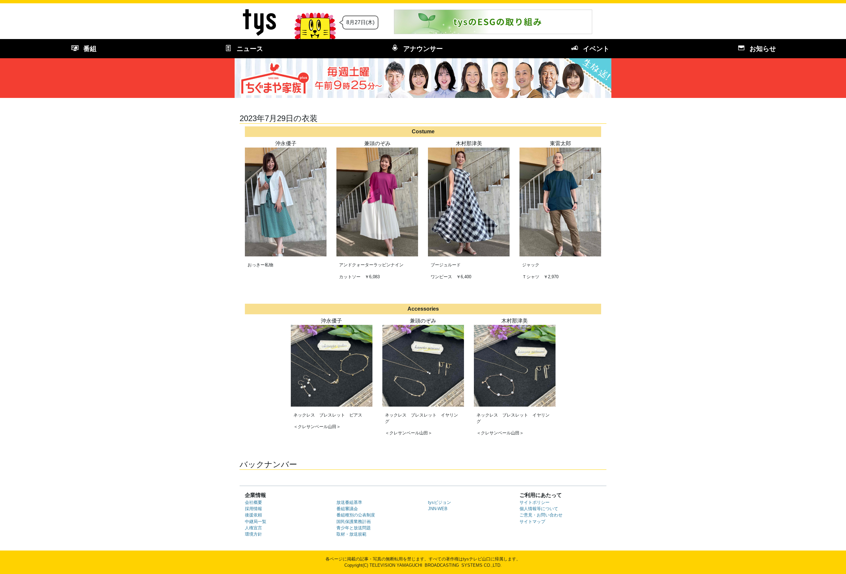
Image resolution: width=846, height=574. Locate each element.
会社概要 (253, 502)
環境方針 (253, 534)
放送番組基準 (349, 502)
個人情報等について (538, 508)
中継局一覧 (255, 521)
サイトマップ (532, 521)
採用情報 (253, 508)
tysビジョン (439, 502)
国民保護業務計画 (353, 521)
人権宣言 (253, 527)
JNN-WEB (437, 508)
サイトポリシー (534, 502)
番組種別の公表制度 (355, 514)
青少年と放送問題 (353, 527)
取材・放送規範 (351, 534)
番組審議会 (347, 508)
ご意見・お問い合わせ (540, 514)
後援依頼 (253, 514)
